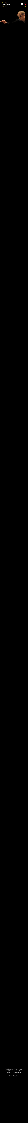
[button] (22, 4)
